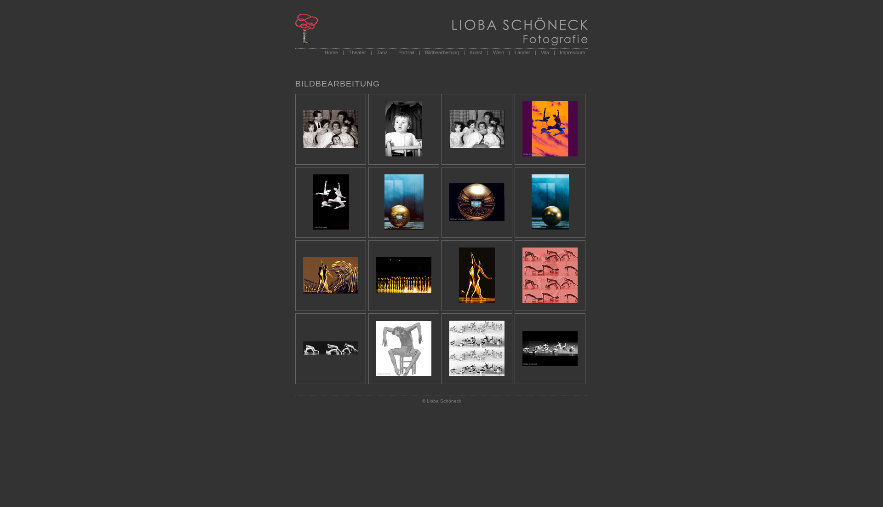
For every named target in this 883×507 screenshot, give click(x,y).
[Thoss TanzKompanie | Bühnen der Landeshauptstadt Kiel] (550, 301)
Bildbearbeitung (442, 52)
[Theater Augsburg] (404, 227)
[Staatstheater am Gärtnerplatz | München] (550, 154)
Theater (357, 52)
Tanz (382, 52)
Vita (545, 52)
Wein (498, 52)
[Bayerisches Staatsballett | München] (330, 291)
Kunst (476, 52)
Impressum (572, 52)
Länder (522, 52)
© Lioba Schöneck (441, 400)
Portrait (406, 52)
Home (331, 52)
